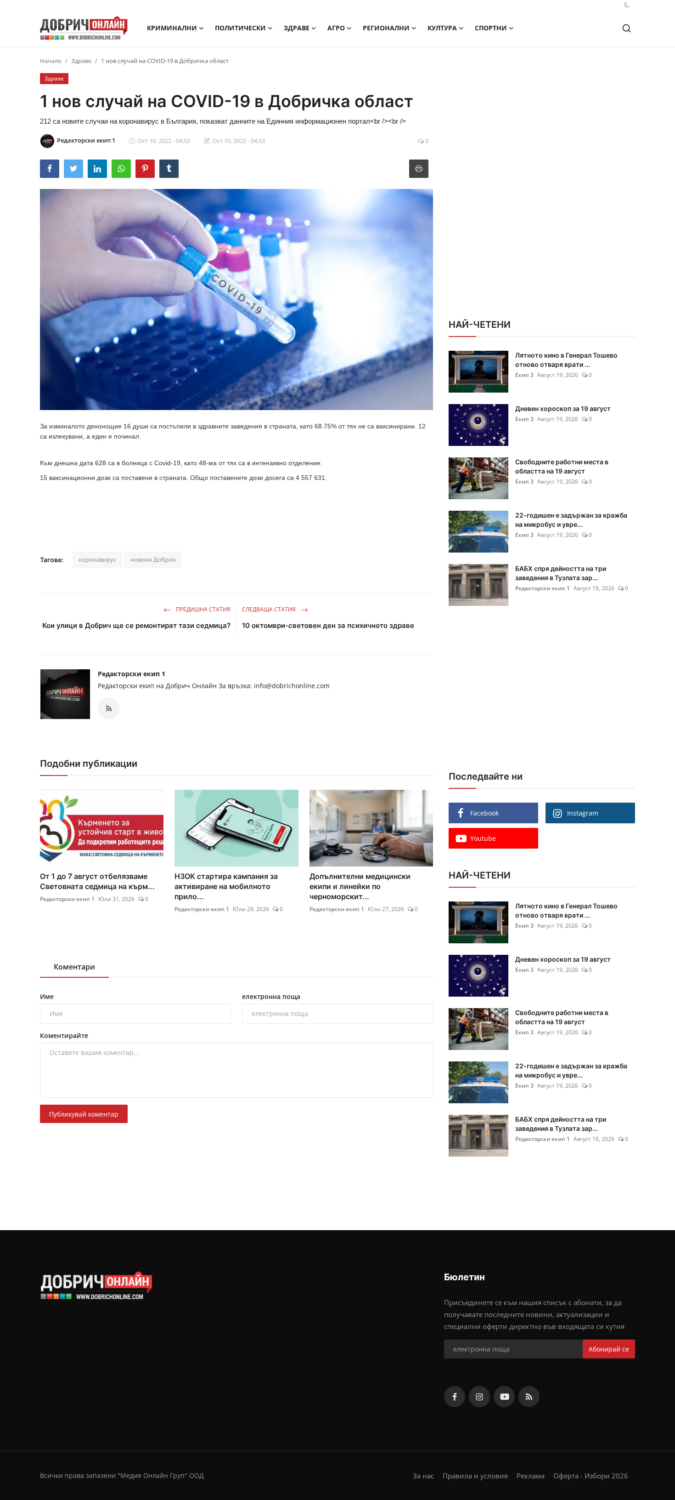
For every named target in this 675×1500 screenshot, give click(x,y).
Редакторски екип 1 (131, 673)
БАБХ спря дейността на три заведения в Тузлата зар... (560, 573)
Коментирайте (64, 1035)
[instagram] (479, 1396)
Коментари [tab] (74, 967)
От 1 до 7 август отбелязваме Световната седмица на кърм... (97, 881)
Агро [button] (336, 27)
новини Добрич (153, 559)
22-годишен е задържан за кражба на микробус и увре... (571, 519)
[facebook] (454, 1396)
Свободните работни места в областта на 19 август (561, 466)
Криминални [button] (172, 27)
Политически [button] (240, 27)
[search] (626, 28)
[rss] (529, 1396)
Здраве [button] (296, 27)
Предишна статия (202, 609)
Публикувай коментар (83, 1114)
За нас (423, 1475)
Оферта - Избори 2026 (590, 1475)
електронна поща (271, 996)
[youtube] (504, 1396)
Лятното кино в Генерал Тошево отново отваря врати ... (566, 359)
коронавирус (97, 559)
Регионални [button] (386, 27)
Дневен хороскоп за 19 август (563, 408)
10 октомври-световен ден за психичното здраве (328, 625)
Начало (51, 61)
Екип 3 (524, 375)
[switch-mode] (627, 4)
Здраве (81, 61)
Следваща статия (269, 609)
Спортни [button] (491, 27)
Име (47, 996)
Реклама (531, 1475)
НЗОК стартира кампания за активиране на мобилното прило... (226, 886)
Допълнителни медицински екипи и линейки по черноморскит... (360, 886)
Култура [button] (442, 27)
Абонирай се (609, 1349)
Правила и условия (475, 1475)
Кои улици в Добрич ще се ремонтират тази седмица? (136, 625)
